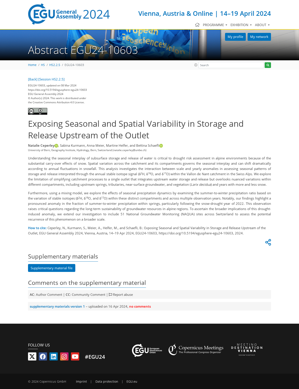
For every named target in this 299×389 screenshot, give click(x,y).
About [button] (261, 25)
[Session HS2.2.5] (51, 79)
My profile (235, 36)
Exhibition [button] (239, 25)
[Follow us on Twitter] (32, 357)
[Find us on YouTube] (75, 357)
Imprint (81, 382)
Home (32, 65)
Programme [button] (214, 25)
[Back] (32, 79)
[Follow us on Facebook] (43, 357)
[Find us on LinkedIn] (53, 357)
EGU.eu (132, 382)
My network (259, 36)
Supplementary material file (51, 268)
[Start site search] (268, 65)
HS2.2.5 (54, 65)
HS (43, 65)
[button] (195, 65)
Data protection (106, 382)
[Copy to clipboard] (267, 243)
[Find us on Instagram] (64, 357)
